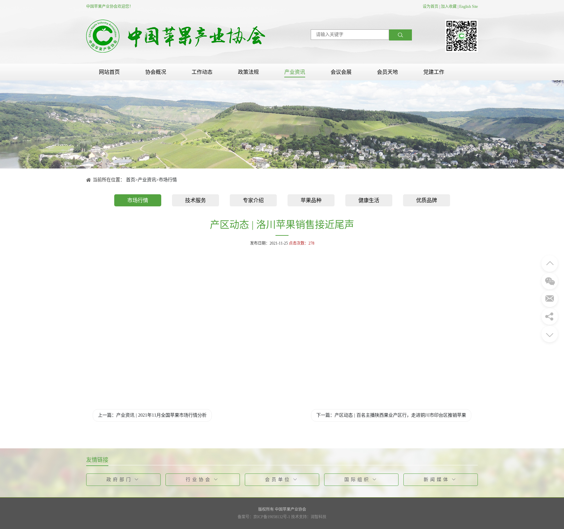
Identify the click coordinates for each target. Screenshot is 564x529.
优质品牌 (426, 200)
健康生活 (368, 200)
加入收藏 (449, 6)
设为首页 (430, 6)
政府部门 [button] (119, 479)
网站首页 (109, 72)
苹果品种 (311, 200)
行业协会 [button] (199, 479)
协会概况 (155, 72)
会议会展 (341, 72)
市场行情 (168, 179)
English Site (468, 6)
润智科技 (318, 517)
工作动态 (202, 72)
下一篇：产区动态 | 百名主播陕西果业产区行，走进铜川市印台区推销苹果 (391, 415)
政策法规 (248, 72)
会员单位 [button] (278, 479)
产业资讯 (294, 72)
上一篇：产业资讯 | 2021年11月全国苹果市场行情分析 (152, 415)
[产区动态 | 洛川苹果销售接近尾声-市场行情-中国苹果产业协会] (175, 35)
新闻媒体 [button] (437, 479)
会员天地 (387, 72)
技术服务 (195, 200)
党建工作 (433, 72)
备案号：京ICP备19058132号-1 (264, 517)
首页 (130, 179)
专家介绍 (253, 200)
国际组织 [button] (357, 479)
